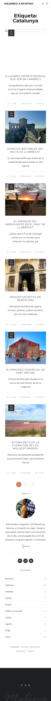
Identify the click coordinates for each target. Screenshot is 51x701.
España (8, 598)
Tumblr (30, 651)
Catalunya (9, 585)
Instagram (35, 647)
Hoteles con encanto (13, 611)
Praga (7, 630)
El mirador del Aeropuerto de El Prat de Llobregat (26, 224)
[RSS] (31, 561)
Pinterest (21, 651)
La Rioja (8, 617)
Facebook (14, 647)
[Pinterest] (20, 561)
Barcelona (9, 578)
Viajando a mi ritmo (18, 3)
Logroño (8, 624)
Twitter (24, 647)
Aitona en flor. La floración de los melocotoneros (25, 445)
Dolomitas (9, 591)
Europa (8, 604)
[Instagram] (25, 561)
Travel (7, 637)
